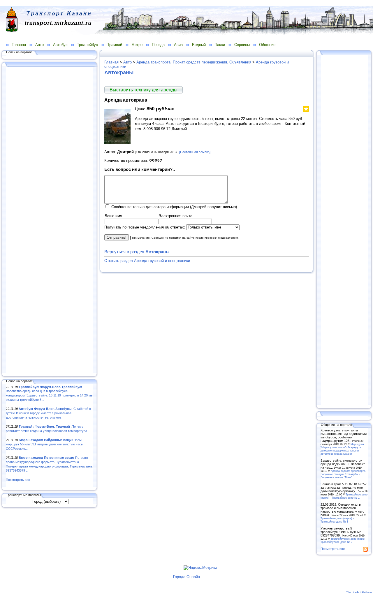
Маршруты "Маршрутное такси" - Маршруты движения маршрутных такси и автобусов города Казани (342, 448)
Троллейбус (87, 44)
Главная (19, 44)
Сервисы (242, 44)
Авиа (178, 44)
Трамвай (114, 44)
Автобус (60, 44)
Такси (220, 44)
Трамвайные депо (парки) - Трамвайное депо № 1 (344, 496)
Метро (136, 44)
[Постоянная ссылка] (194, 152)
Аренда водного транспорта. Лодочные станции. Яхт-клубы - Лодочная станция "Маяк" (343, 474)
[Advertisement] (49, 220)
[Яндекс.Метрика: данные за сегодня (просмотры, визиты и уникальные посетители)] (200, 567)
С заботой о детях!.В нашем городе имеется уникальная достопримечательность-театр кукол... (48, 413)
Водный (199, 44)
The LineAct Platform (359, 592)
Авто (39, 44)
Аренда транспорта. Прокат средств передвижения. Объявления (193, 62)
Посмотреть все (18, 479)
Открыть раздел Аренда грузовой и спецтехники (147, 260)
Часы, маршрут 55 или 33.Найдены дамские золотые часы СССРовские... (44, 444)
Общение (267, 44)
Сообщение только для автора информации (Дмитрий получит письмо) (174, 207)
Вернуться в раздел (137, 251)
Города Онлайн (186, 577)
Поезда (158, 44)
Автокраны (118, 72)
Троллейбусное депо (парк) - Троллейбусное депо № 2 (343, 540)
